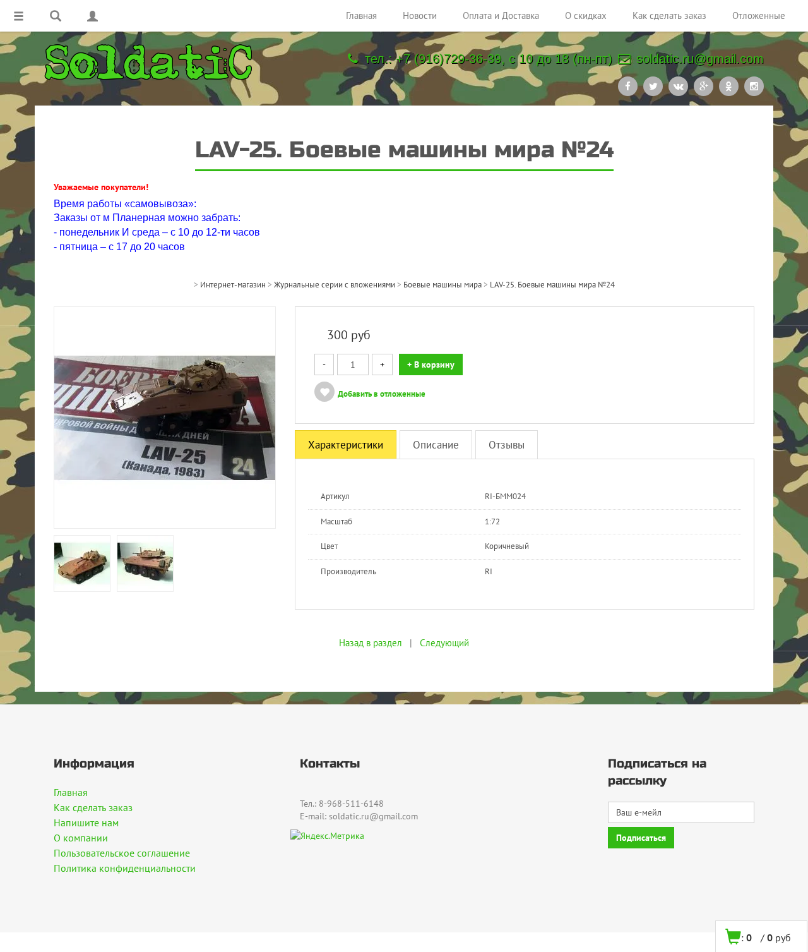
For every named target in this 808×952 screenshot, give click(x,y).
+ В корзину (430, 364)
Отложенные (758, 15)
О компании (81, 837)
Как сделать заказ (669, 15)
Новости (420, 15)
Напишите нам (86, 822)
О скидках (586, 15)
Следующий (444, 643)
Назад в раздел (370, 643)
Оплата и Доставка (501, 15)
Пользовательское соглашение (122, 853)
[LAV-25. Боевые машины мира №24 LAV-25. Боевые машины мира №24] (165, 417)
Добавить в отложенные (381, 394)
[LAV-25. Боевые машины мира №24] (82, 563)
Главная (361, 15)
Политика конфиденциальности (125, 868)
